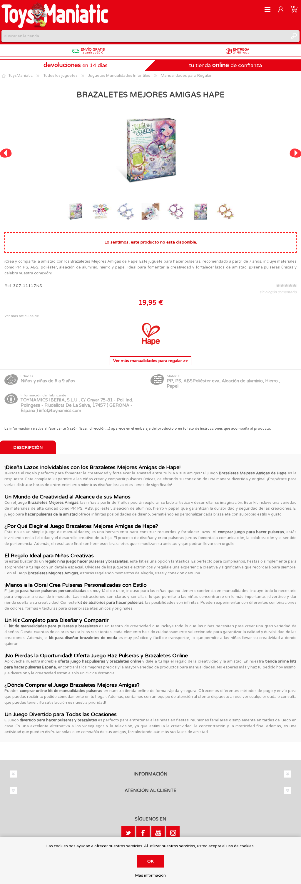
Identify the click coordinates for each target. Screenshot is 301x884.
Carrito (293, 9)
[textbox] (144, 36)
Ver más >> (150, 360)
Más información (150, 875)
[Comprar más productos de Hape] (150, 346)
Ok (150, 861)
